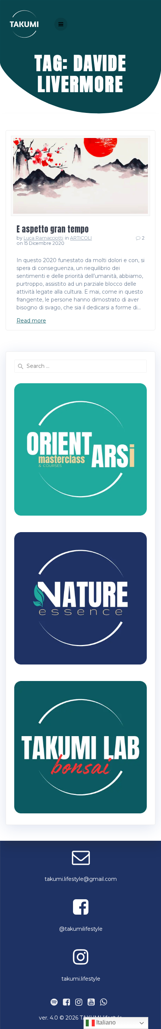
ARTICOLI (81, 238)
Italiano (105, 1022)
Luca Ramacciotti (43, 238)
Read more (31, 320)
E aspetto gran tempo (52, 229)
